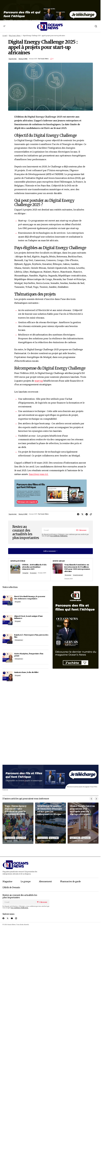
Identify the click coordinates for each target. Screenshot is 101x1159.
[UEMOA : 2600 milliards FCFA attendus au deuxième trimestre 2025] (29, 569)
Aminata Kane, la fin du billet (26, 672)
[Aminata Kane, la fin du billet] (7, 676)
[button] (4, 26)
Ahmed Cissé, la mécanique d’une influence (28, 617)
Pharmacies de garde (70, 881)
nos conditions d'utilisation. (59, 536)
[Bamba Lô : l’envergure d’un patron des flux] (7, 639)
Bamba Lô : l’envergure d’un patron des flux (31, 636)
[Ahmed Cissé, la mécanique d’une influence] (7, 620)
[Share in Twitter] (82, 514)
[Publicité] (50, 10)
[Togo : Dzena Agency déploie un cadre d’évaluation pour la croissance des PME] (17, 823)
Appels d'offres (75, 838)
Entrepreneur (19, 640)
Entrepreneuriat (10, 838)
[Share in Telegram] (86, 514)
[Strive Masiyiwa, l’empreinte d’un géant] (7, 658)
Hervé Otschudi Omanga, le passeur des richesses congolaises (29, 597)
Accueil (4, 35)
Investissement (78, 575)
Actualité (25, 573)
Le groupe (26, 881)
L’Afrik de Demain (11, 887)
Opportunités (13, 59)
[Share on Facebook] (78, 514)
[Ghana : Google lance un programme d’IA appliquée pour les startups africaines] (83, 823)
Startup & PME (23, 59)
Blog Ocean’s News (15, 35)
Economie (33, 573)
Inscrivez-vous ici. (38, 474)
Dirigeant (18, 601)
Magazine (7, 881)
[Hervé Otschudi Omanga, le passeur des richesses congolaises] (7, 600)
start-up (39, 380)
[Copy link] (91, 514)
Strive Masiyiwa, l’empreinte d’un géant (28, 655)
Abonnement (45, 881)
